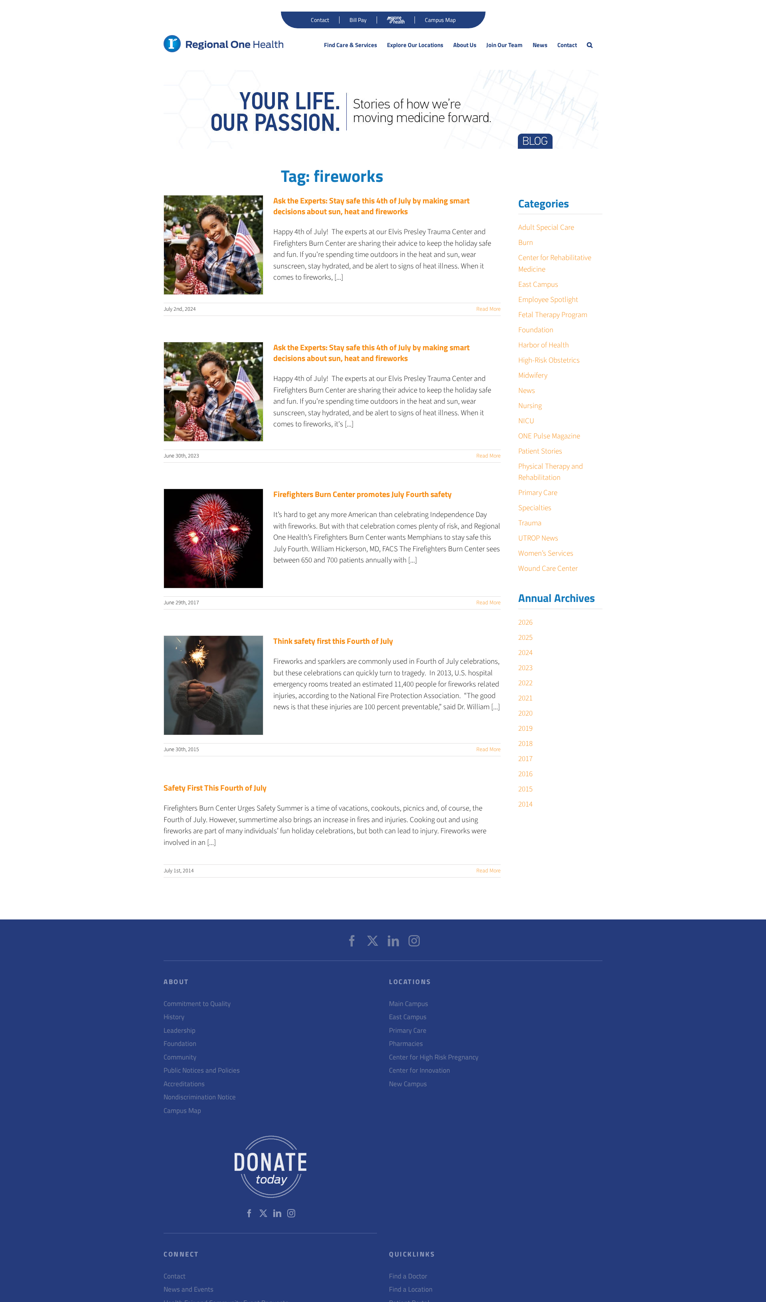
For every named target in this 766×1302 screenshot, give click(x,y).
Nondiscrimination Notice (200, 1097)
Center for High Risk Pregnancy (433, 1057)
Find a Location (410, 1289)
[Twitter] (372, 941)
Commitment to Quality (197, 1004)
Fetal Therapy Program (552, 315)
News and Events (188, 1289)
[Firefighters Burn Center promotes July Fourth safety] (213, 538)
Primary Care (537, 492)
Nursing (530, 405)
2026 (525, 622)
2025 (525, 637)
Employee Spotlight (548, 299)
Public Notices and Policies (202, 1070)
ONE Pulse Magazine (549, 436)
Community (180, 1057)
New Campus (408, 1084)
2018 (525, 743)
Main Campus (408, 1004)
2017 (525, 759)
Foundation (535, 330)
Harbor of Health (543, 345)
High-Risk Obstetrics (549, 360)
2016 (525, 774)
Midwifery (532, 375)
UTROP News (538, 538)
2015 (525, 789)
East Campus (538, 284)
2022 (525, 683)
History (174, 1017)
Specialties (534, 508)
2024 (525, 652)
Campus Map (182, 1111)
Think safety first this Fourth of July (333, 641)
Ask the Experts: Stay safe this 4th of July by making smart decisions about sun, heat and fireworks (371, 205)
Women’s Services (545, 553)
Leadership (179, 1031)
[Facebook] (351, 941)
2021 (525, 698)
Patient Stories (540, 451)
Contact (175, 1276)
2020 (525, 713)
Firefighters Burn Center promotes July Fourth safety (362, 494)
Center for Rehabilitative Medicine (554, 264)
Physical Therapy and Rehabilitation (550, 472)
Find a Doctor (408, 1276)
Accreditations (184, 1084)
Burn (525, 242)
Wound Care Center (548, 568)
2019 (525, 728)
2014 (525, 804)
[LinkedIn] (393, 941)
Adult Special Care (546, 227)
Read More (488, 309)
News (526, 390)
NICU (526, 421)
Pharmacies (406, 1044)
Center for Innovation (419, 1070)
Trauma (529, 523)
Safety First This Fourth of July (215, 787)
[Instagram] (414, 941)
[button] (589, 45)
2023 (525, 668)
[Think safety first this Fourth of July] (213, 685)
